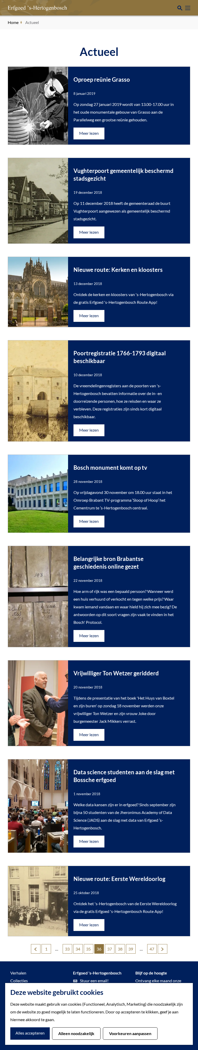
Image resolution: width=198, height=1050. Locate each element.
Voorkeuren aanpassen (130, 1033)
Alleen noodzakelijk (76, 1033)
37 (110, 950)
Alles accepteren (30, 1032)
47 (152, 950)
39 (131, 950)
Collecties (19, 980)
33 (67, 950)
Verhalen (18, 972)
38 (120, 950)
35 (89, 950)
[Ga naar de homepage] (29, 7)
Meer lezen (89, 134)
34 (78, 950)
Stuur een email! (94, 980)
